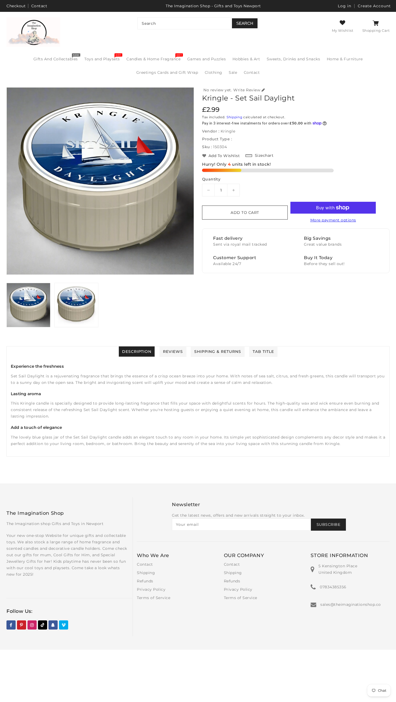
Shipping (234, 117)
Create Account (374, 6)
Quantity (211, 179)
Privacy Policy (151, 589)
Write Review (246, 90)
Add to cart (245, 212)
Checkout (16, 6)
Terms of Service (153, 597)
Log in (344, 6)
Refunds (145, 581)
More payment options (333, 220)
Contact (39, 6)
